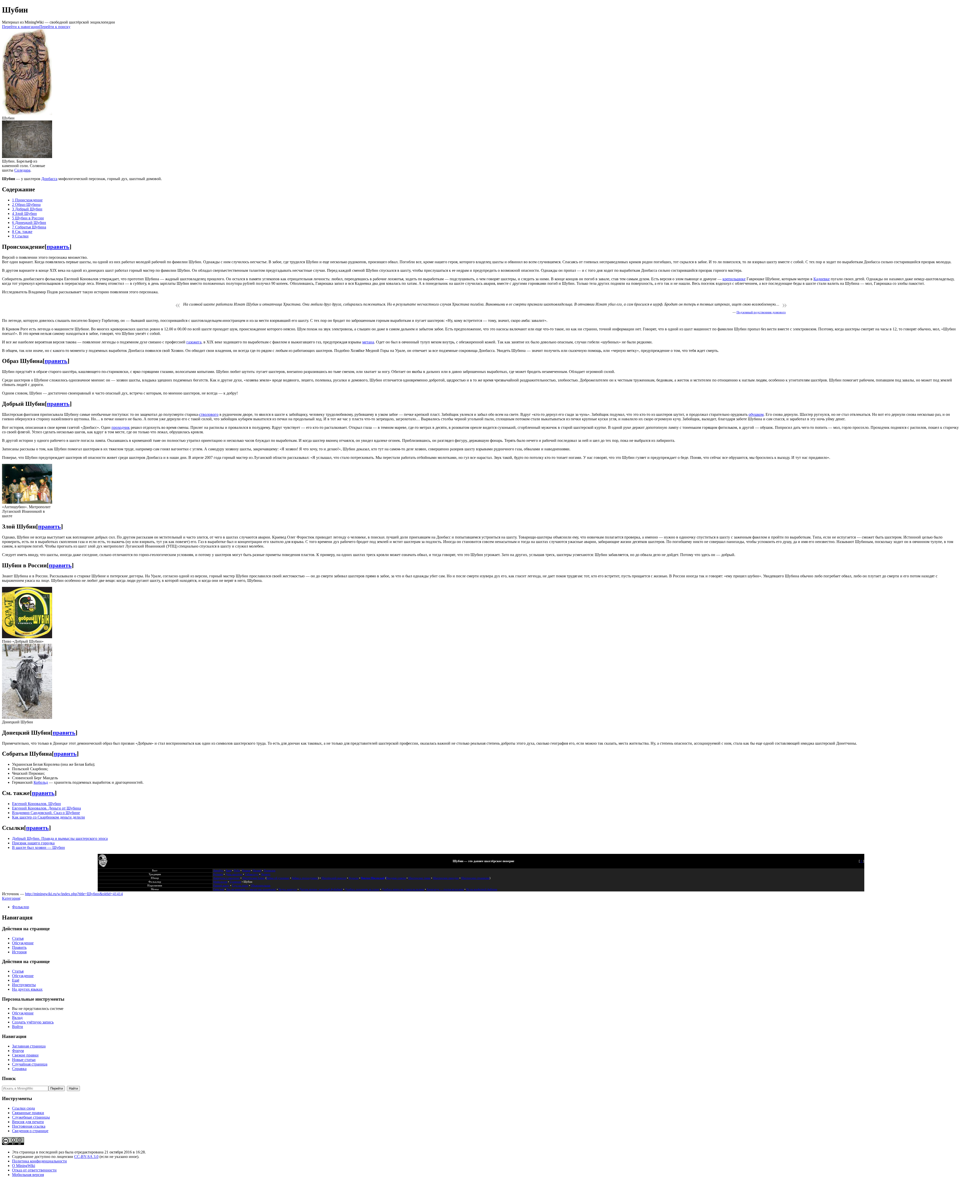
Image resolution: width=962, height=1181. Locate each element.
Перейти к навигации (20, 27)
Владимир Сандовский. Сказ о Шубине (46, 813)
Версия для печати (28, 1122)
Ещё (15, 980)
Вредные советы (396, 878)
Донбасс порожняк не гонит (362, 889)
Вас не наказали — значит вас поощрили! (251, 889)
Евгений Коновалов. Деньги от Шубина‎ (46, 808)
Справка (19, 1069)
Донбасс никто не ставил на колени (403, 889)
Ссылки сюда (23, 1108)
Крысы (246, 870)
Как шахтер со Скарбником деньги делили (48, 817)
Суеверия (235, 881)
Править (19, 947)
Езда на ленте (240, 885)
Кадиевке (821, 279)
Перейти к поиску (54, 27)
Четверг (266, 874)
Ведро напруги (288, 889)
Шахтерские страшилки (475, 878)
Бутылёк (218, 874)
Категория (11, 898)
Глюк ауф (218, 889)
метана (368, 342)
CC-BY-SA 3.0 (86, 1156)
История (19, 952)
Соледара (22, 170)
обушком (756, 414)
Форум (18, 1050)
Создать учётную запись (33, 1022)
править (58, 246)
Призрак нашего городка (33, 843)
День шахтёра (233, 874)
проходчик (120, 427)
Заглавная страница (29, 1046)
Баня (228, 870)
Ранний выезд (221, 885)
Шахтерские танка (419, 878)
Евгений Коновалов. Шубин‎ (36, 804)
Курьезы (353, 878)
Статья (18, 938)
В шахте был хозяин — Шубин (38, 847)
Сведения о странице (30, 1131)
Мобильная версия (28, 1174)
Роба (237, 870)
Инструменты (24, 985)
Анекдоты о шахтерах (226, 878)
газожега (193, 342)
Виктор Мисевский (373, 878)
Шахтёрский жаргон (333, 878)
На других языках (27, 989)
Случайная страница (29, 1064)
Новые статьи (24, 1060)
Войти (17, 1026)
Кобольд (41, 782)
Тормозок (269, 870)
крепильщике (734, 279)
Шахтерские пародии (446, 878)
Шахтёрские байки (253, 878)
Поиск (9, 1078)
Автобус (218, 870)
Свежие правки (25, 1055)
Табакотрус (252, 874)
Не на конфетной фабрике (481, 889)
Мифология (220, 881)
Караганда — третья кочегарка (445, 889)
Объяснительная (260, 885)
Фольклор (20, 907)
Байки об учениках (278, 878)
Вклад (17, 1017)
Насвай (257, 870)
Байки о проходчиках (305, 878)
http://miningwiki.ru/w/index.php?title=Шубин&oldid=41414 (74, 894)
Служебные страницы (31, 1117)
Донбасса (49, 179)
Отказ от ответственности (34, 1170)
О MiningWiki (23, 1165)
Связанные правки (28, 1113)
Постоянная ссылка (28, 1126)
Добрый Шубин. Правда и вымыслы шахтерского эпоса (60, 838)
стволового (208, 414)
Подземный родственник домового (761, 312)
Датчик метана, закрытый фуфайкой (320, 889)
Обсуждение (23, 943)
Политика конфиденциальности (39, 1161)
